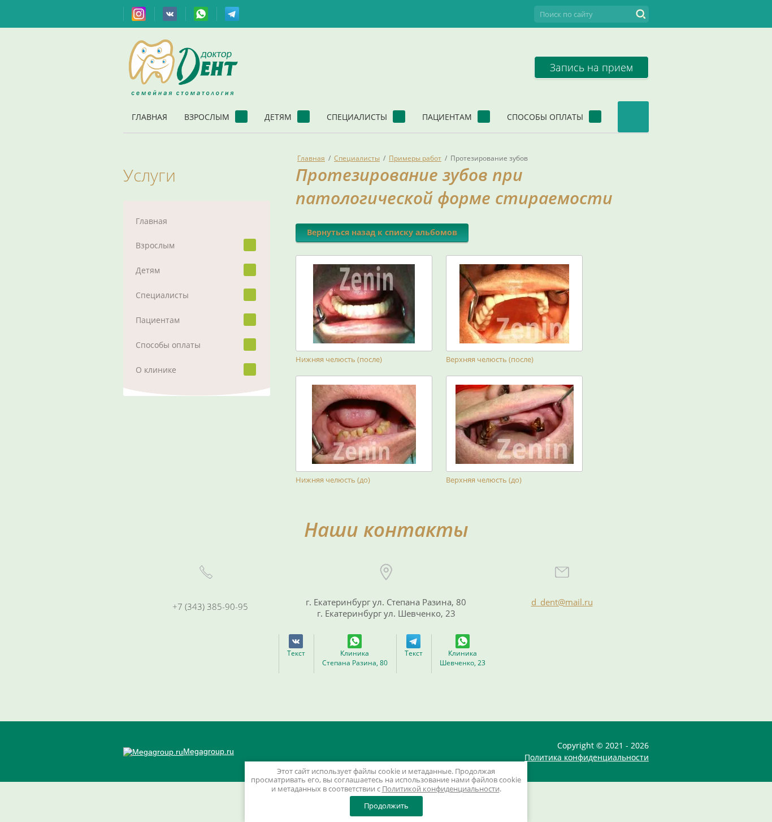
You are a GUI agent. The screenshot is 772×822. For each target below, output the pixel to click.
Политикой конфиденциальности (441, 789)
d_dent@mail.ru (562, 602)
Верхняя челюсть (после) (490, 359)
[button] (591, 67)
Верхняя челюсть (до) (484, 480)
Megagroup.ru (208, 751)
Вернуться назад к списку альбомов (382, 232)
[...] (633, 116)
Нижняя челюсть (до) (333, 480)
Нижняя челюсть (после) (339, 359)
